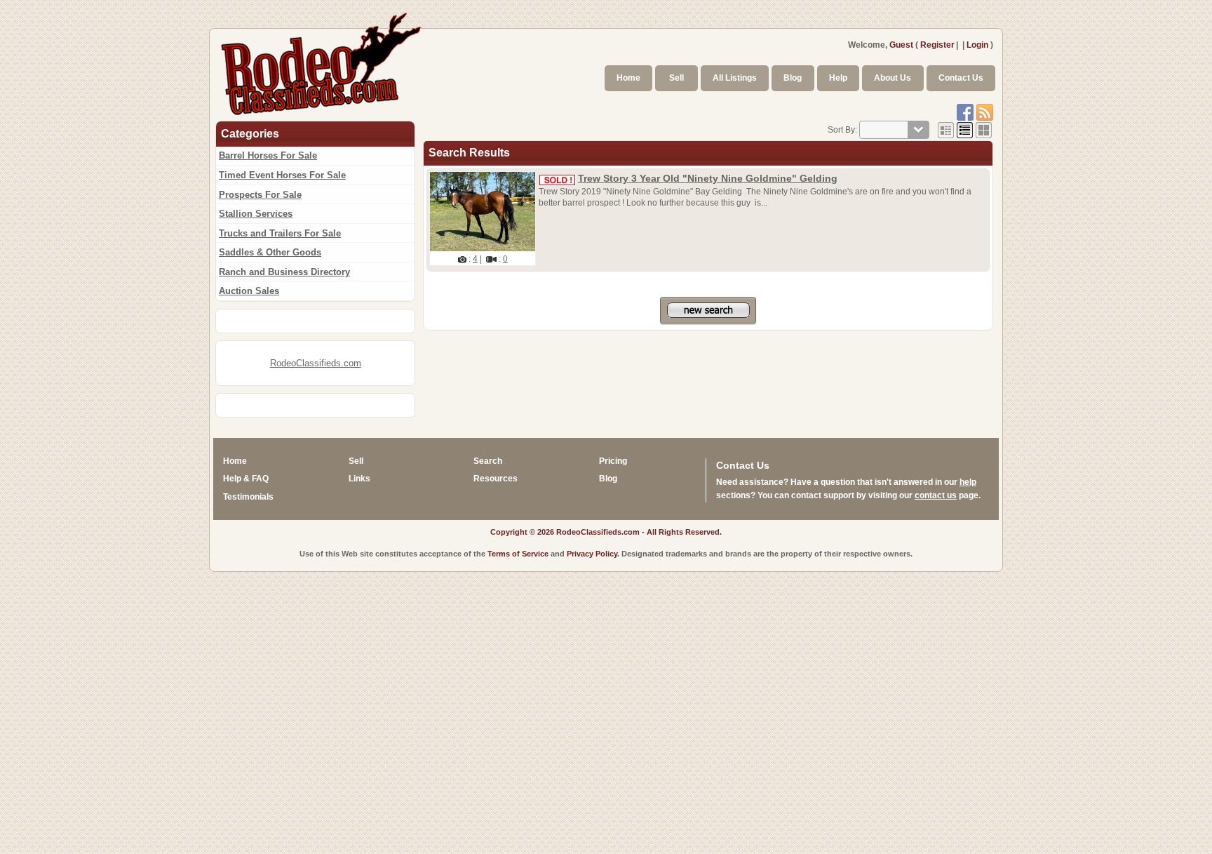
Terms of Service (517, 553)
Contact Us (960, 78)
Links (359, 478)
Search (487, 461)
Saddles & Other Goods (270, 252)
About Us (892, 78)
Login (977, 45)
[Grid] (946, 130)
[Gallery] (984, 130)
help (967, 482)
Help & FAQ (246, 478)
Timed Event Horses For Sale (282, 175)
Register (937, 45)
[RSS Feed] (984, 111)
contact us (936, 495)
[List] (965, 130)
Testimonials (248, 497)
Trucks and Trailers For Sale (280, 233)
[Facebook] (965, 111)
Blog (792, 78)
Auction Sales (249, 291)
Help (838, 78)
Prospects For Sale (260, 194)
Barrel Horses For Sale (268, 155)
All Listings (735, 78)
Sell (676, 78)
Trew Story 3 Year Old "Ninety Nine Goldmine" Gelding (707, 178)
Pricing (613, 461)
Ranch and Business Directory (284, 272)
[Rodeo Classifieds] (322, 61)
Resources (495, 478)
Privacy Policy (592, 553)
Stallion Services (255, 213)
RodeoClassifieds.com (315, 363)
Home (628, 78)
